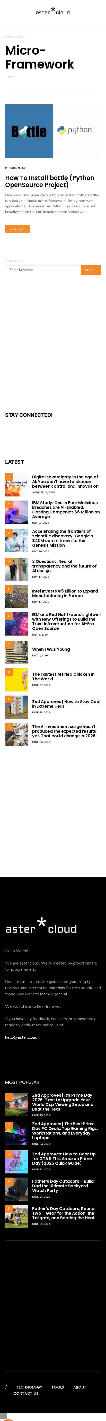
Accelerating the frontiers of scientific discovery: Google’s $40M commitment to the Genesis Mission (62, 538)
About (80, 1387)
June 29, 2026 (41, 685)
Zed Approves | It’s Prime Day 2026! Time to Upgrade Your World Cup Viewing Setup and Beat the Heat (62, 1102)
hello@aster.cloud (21, 1037)
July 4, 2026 (40, 655)
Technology (29, 1387)
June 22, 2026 (41, 1169)
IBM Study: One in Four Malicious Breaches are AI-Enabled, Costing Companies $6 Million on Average (66, 510)
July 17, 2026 (40, 577)
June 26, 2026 (41, 742)
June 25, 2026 (41, 1115)
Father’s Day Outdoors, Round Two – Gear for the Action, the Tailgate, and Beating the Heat (63, 1213)
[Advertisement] (53, 347)
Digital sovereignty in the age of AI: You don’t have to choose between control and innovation (65, 481)
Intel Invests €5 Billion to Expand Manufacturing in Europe (65, 593)
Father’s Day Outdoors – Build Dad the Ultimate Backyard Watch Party (63, 1186)
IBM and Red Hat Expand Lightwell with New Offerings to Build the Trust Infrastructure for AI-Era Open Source (66, 621)
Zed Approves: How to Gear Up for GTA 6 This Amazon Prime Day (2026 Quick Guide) (63, 1158)
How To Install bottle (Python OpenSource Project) (49, 181)
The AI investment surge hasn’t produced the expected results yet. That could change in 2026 (64, 731)
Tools (57, 1387)
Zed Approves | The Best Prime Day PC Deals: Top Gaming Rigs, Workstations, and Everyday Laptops (65, 1131)
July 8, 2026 (40, 635)
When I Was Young (51, 649)
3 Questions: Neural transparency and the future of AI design (64, 566)
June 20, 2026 (41, 1197)
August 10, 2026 (43, 492)
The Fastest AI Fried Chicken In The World (63, 676)
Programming (15, 168)
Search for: (14, 261)
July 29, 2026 (40, 523)
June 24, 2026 (41, 1144)
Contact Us (26, 1393)
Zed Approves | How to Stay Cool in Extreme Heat (66, 704)
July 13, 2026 (40, 602)
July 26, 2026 (40, 551)
